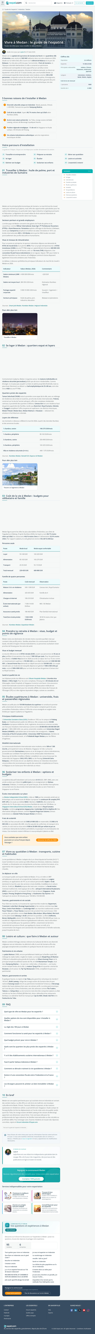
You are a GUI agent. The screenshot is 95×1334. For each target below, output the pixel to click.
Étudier (38, 158)
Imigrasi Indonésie (40, 306)
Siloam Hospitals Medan (37, 678)
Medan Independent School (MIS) (16, 797)
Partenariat (7, 1318)
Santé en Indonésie (39, 1261)
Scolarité (68, 187)
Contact (6, 1310)
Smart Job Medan (15, 306)
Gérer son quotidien (74, 154)
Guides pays (30, 1313)
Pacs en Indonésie (11, 1267)
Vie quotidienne (70, 190)
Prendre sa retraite (71, 182)
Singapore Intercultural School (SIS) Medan (17, 807)
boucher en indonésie (12, 1260)
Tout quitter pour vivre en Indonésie (17, 1252)
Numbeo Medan (27, 306)
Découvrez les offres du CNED (47, 840)
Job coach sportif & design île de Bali (17, 1280)
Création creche (10, 1263)
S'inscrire (90, 3)
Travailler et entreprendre (14, 154)
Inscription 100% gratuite (31, 1179)
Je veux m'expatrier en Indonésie (44, 1252)
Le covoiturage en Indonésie (42, 1255)
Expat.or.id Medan (36, 456)
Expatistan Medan (27, 625)
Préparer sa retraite (43, 154)
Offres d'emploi (31, 1316)
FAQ (49, 1310)
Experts (50, 1313)
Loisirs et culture (70, 192)
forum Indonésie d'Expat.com (27, 1122)
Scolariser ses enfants (43, 163)
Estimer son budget (11, 163)
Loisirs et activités (73, 158)
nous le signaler (27, 1139)
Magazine (59, 3)
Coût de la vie (69, 180)
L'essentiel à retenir (74, 163)
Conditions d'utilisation (84, 1328)
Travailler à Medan (71, 175)
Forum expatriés (31, 1310)
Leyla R (22, 52)
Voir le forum (11, 1230)
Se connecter (79, 3)
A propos (6, 1316)
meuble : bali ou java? (40, 1258)
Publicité (6, 1313)
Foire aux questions (71, 195)
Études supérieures (71, 185)
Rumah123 (25, 456)
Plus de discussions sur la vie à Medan (37, 1293)
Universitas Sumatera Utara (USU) (15, 720)
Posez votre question (13, 1293)
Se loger (7, 158)
